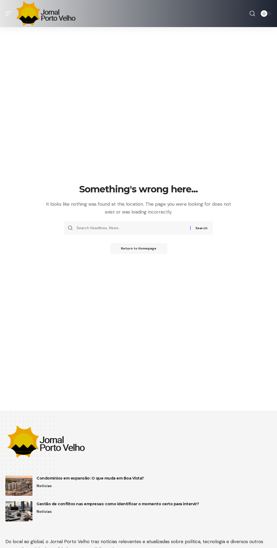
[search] (252, 13)
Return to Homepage (138, 248)
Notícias (44, 486)
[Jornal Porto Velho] (46, 13)
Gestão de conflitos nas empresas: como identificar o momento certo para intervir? (118, 503)
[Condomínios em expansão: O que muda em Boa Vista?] (18, 485)
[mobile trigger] (10, 13)
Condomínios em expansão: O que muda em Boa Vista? (90, 478)
